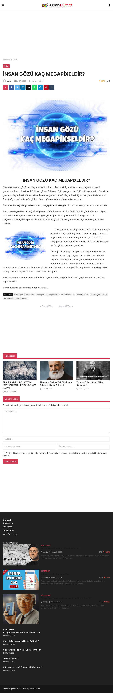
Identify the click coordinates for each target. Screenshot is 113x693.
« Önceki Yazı (46, 306)
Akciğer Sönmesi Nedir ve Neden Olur (21, 632)
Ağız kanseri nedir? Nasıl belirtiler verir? (22, 667)
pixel (17, 298)
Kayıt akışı (7, 526)
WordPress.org (10, 534)
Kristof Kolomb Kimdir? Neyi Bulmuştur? (60, 548)
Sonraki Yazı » (66, 306)
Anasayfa (6, 60)
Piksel (104, 295)
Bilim (15, 60)
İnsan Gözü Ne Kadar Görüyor (88, 295)
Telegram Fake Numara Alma (55, 574)
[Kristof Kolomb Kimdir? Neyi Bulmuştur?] (21, 554)
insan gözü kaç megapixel (47, 295)
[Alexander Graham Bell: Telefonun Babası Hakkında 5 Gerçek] (56, 370)
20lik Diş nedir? (10, 658)
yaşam (24, 298)
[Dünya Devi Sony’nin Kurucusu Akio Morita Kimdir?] (21, 609)
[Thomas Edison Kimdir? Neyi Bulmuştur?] (93, 370)
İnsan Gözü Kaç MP (66, 295)
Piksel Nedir (8, 298)
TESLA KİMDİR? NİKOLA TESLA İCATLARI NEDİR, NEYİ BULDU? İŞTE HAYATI (19, 385)
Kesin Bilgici (8, 688)
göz (21, 295)
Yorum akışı (8, 530)
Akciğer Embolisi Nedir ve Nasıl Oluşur (22, 650)
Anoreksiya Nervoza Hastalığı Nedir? (21, 641)
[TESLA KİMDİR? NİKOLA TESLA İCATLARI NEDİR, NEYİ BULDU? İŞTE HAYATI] (20, 370)
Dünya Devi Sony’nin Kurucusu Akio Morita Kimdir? (66, 598)
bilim (16, 295)
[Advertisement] (56, 33)
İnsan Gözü (29, 295)
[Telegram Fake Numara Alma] (21, 580)
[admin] (4, 81)
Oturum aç (8, 523)
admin (9, 81)
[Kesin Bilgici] (56, 5)
